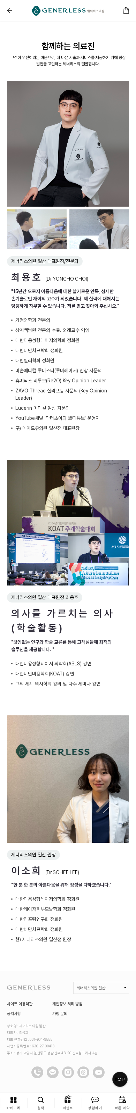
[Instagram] (68, 1072)
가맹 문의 (59, 1013)
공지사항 (14, 1013)
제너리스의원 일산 (90, 988)
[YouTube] (99, 1072)
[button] (13, 1103)
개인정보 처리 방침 (67, 1004)
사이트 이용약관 (19, 1004)
